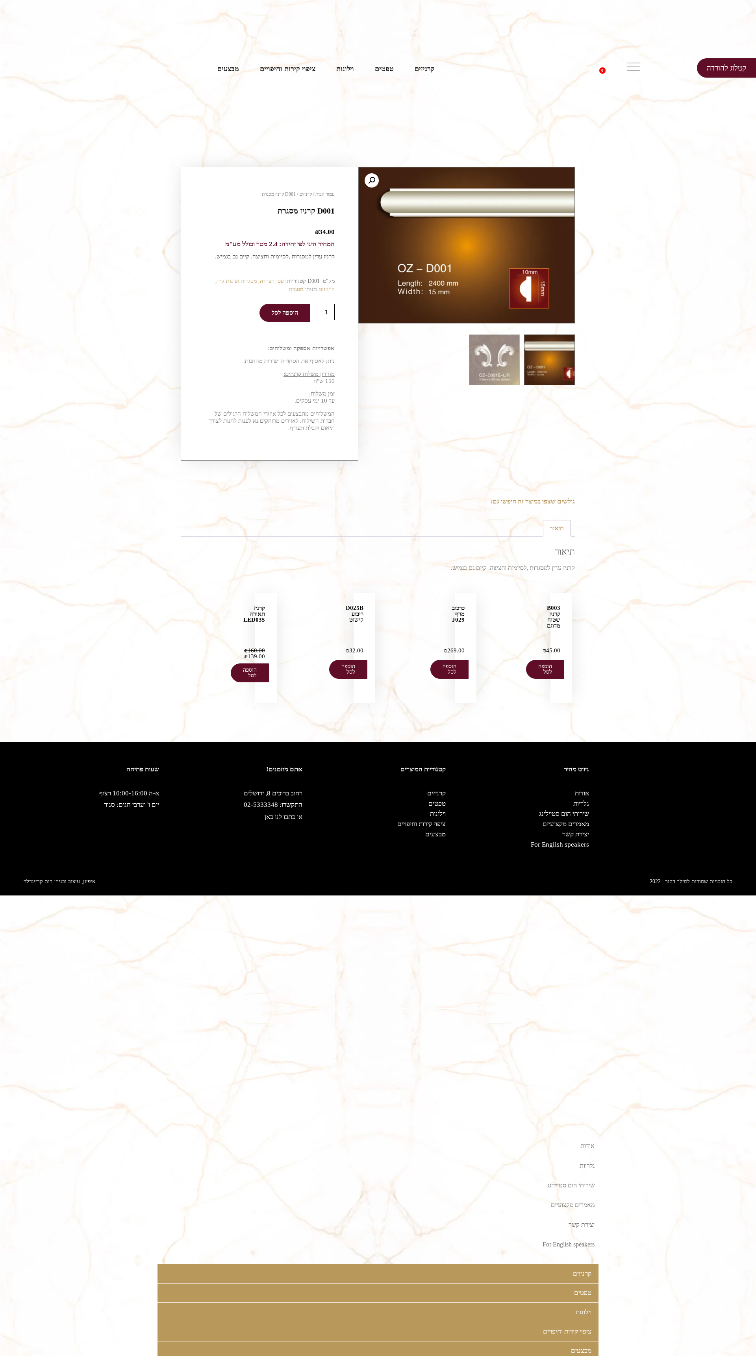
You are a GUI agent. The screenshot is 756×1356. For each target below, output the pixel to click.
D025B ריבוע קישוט (354, 614)
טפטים (384, 69)
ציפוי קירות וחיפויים (287, 69)
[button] (614, 67)
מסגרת (296, 289)
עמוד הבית (325, 194)
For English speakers (560, 844)
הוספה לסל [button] (545, 669)
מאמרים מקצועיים (566, 824)
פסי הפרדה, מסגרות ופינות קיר (250, 281)
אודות (582, 793)
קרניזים (425, 69)
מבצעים (228, 69)
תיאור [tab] (557, 528)
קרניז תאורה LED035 (254, 614)
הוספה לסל (285, 312)
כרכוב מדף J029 (458, 614)
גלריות (581, 803)
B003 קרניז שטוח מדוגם (553, 617)
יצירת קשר (575, 834)
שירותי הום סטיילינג (564, 813)
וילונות (345, 69)
